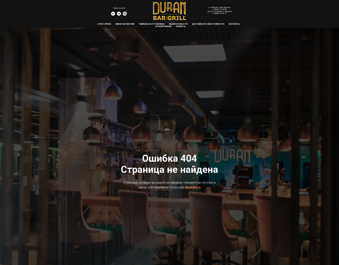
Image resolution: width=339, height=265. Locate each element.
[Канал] (125, 15)
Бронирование (164, 26)
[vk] (113, 15)
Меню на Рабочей (124, 24)
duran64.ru (192, 187)
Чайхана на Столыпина (151, 24)
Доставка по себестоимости (208, 24)
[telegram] (119, 15)
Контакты (234, 24)
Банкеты (181, 26)
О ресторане (104, 24)
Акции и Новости (178, 24)
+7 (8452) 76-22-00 (219, 9)
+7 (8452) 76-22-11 (219, 13)
